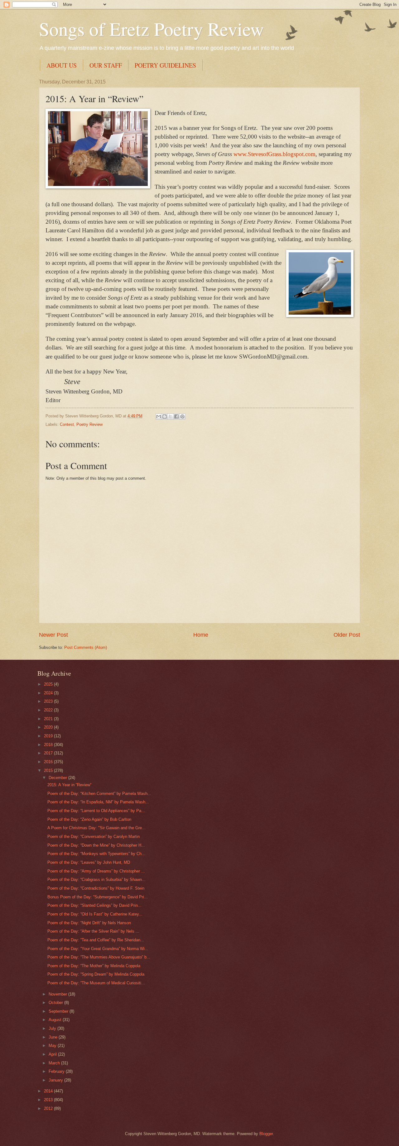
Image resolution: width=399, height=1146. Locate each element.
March (55, 1063)
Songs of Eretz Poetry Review (151, 28)
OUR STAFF (105, 65)
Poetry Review (89, 424)
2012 (49, 1108)
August (56, 1019)
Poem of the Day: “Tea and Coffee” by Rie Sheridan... (95, 940)
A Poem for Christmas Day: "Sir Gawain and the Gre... (96, 827)
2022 (49, 710)
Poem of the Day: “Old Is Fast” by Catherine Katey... (94, 914)
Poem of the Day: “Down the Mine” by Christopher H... (96, 845)
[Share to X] (170, 416)
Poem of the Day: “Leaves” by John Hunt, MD (88, 862)
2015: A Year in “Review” (69, 784)
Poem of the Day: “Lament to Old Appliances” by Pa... (96, 810)
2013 (49, 1099)
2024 (49, 693)
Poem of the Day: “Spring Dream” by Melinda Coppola (95, 974)
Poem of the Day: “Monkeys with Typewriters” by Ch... (96, 853)
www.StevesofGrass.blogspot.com (274, 154)
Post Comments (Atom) (85, 647)
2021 (49, 718)
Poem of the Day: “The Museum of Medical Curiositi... (96, 983)
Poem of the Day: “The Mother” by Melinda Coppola (93, 965)
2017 (49, 753)
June (54, 1037)
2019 (49, 736)
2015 (49, 770)
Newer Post (53, 635)
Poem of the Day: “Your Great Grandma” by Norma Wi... (97, 948)
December (58, 777)
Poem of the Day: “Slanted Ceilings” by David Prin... (94, 905)
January (56, 1080)
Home (200, 635)
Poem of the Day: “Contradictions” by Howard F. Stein (95, 888)
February (57, 1071)
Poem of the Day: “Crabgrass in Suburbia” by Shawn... (96, 879)
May (53, 1045)
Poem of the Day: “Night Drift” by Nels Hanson (89, 922)
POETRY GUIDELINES (165, 65)
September (59, 1011)
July (53, 1028)
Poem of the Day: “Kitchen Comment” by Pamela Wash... (99, 793)
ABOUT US (61, 65)
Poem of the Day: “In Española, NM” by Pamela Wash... (98, 802)
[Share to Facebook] (176, 416)
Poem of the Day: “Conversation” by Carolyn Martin (93, 836)
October (56, 1002)
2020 (49, 727)
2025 (49, 684)
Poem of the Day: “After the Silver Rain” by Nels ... (93, 931)
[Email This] (159, 416)
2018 (49, 744)
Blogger (266, 1133)
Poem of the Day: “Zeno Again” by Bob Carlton (89, 819)
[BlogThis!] (164, 416)
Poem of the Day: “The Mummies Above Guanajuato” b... (98, 957)
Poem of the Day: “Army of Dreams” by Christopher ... (96, 871)
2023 (49, 701)
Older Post (347, 635)
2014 (49, 1091)
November (58, 994)
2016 (49, 761)
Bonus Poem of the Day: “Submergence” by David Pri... (97, 897)
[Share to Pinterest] (182, 416)
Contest (67, 424)
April (53, 1054)
